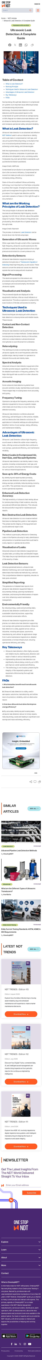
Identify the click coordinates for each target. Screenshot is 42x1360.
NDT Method (6, 135)
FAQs (8, 98)
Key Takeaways (11, 95)
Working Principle (12, 87)
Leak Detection (26, 232)
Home (3, 18)
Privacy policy (5, 1351)
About (4, 1257)
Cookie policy (19, 1351)
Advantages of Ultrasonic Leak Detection (20, 92)
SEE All (33, 808)
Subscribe (31, 1192)
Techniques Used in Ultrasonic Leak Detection (22, 89)
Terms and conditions (34, 1351)
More (3, 1265)
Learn (4, 1249)
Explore (4, 1242)
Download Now (20, 1014)
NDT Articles (12, 18)
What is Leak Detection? (14, 84)
